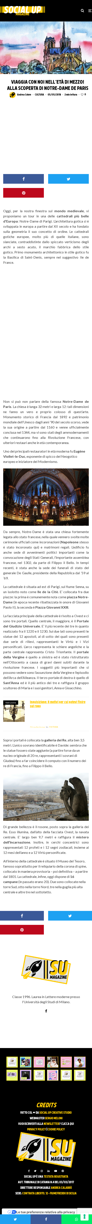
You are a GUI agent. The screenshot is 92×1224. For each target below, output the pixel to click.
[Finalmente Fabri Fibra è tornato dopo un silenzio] (25, 1075)
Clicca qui (67, 1124)
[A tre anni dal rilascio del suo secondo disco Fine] (79, 1062)
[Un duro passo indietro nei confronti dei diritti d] (25, 1062)
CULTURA (39, 95)
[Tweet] (68, 179)
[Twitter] (35, 1171)
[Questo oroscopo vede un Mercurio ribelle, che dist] (12, 1062)
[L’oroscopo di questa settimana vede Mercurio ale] (79, 1075)
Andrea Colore (24, 95)
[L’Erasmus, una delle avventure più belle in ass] (66, 1062)
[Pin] (23, 193)
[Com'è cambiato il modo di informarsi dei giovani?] (12, 1075)
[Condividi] (23, 179)
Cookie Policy (56, 1129)
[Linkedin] (48, 1171)
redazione (37, 727)
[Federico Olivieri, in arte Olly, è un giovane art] (52, 1062)
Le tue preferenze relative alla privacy (45, 1212)
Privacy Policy (36, 1129)
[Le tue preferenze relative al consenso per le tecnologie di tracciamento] (84, 1216)
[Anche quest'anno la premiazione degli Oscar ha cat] (52, 1075)
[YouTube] (55, 1171)
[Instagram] (42, 1171)
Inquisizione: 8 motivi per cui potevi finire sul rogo (57, 704)
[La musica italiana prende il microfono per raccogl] (39, 1062)
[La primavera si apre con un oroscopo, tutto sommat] (39, 1075)
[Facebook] (29, 1171)
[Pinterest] (62, 1171)
